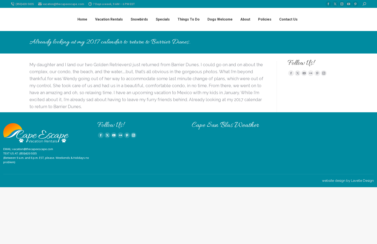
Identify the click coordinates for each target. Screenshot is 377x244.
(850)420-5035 (24, 4)
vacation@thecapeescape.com (63, 4)
